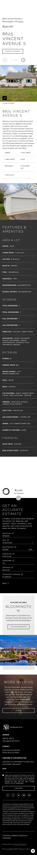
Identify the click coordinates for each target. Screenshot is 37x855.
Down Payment (8, 547)
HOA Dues (6, 567)
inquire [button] (19, 710)
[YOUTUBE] (24, 795)
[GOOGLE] (29, 795)
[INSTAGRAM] (13, 795)
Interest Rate (7, 561)
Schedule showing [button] (12, 51)
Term (4, 540)
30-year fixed (7, 543)
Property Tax (6, 554)
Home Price (6, 533)
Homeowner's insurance (11, 574)
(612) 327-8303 (13, 753)
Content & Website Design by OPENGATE (15, 837)
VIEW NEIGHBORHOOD (18, 627)
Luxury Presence (19, 844)
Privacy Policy (19, 783)
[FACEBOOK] (8, 795)
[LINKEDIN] (18, 795)
